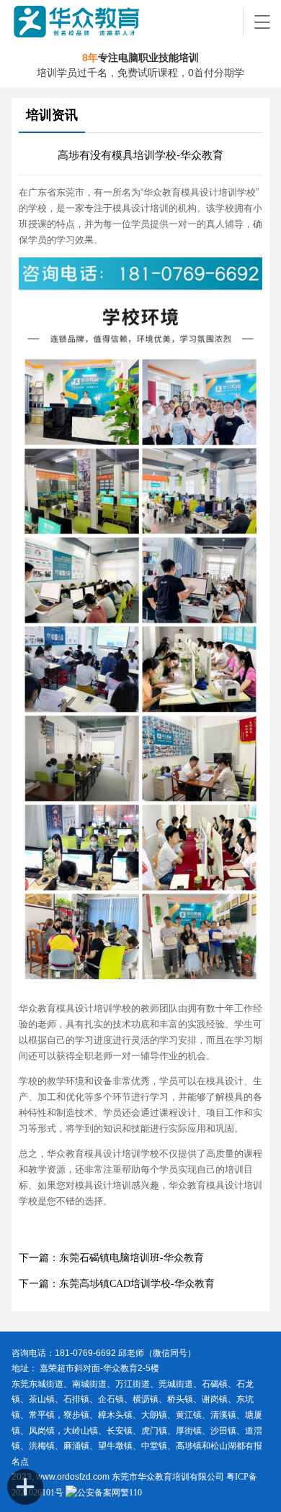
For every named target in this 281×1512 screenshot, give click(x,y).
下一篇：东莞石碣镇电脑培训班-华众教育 (111, 1257)
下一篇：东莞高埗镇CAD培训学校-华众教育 (117, 1283)
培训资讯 (52, 115)
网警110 (127, 1493)
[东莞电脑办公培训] (128, 21)
